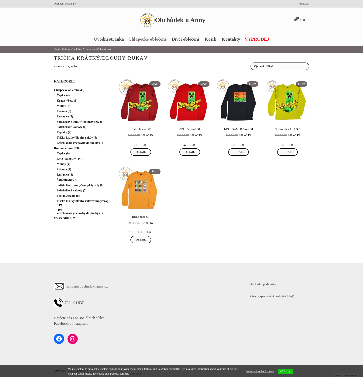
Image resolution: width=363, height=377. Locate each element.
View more (135, 373)
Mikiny (61, 105)
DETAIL (141, 151)
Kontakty (231, 39)
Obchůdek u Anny (180, 19)
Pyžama (62, 111)
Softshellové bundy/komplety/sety (78, 121)
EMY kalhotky (66, 158)
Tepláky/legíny (66, 195)
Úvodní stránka (109, 39)
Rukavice (63, 116)
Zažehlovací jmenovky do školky (78, 142)
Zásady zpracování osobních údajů (272, 296)
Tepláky (62, 132)
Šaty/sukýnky (65, 179)
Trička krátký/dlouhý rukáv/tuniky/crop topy (83, 202)
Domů (57, 49)
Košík (210, 39)
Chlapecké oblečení (147, 39)
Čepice (61, 95)
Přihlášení (304, 3)
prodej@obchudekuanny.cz (87, 286)
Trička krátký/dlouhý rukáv (75, 137)
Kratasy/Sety (65, 100)
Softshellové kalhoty (69, 127)
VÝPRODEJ (257, 39)
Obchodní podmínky (65, 3)
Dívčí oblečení (185, 39)
